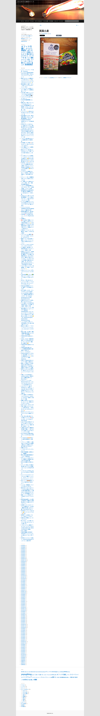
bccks (22, 671)
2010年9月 (23, 657)
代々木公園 (46, 21)
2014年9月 (23, 611)
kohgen (56, 671)
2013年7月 (23, 631)
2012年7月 (23, 647)
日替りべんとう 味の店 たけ (27, 54)
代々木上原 (25, 692)
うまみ (45, 674)
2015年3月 (23, 603)
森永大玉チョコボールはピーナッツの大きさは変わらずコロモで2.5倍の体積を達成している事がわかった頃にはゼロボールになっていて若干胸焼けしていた (27, 490)
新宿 (23, 697)
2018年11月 (23, 560)
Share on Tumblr (59, 35)
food (38, 671)
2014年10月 (23, 610)
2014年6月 (23, 616)
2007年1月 (23, 663)
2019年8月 (23, 547)
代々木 (24, 690)
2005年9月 (23, 664)
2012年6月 (23, 648)
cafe (27, 671)
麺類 (32, 58)
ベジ (28, 58)
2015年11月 (23, 591)
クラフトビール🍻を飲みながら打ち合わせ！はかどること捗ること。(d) (27, 113)
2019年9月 (23, 545)
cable (25, 671)
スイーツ (55, 77)
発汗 (74, 677)
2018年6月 (23, 567)
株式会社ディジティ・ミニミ (26, 38)
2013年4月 (23, 636)
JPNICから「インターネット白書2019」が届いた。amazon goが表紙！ (27, 231)
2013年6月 (23, 633)
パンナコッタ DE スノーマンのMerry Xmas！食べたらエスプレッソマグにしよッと (27, 283)
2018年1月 (23, 574)
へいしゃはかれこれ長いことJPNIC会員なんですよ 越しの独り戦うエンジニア (27, 323)
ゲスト (25, 56)
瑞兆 (71, 677)
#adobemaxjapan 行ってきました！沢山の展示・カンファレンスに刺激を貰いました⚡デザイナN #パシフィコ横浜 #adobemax (27, 356)
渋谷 (23, 700)
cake (29, 671)
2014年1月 (23, 623)
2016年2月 (23, 588)
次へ (77, 25)
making (61, 671)
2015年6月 (23, 598)
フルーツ (38, 677)
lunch (59, 671)
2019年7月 (23, 548)
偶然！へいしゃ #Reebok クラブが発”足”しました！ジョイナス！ (27, 496)
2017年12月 (23, 575)
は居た (55, 674)
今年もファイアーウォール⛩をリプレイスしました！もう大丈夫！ (27, 272)
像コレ (23, 62)
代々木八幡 (25, 693)
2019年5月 (23, 551)
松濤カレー (68, 677)
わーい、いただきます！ (26, 351)
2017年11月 (23, 577)
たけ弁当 (52, 674)
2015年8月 (23, 595)
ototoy (29, 63)
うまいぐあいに (28, 61)
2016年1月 (23, 590)
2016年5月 (23, 584)
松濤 (23, 699)
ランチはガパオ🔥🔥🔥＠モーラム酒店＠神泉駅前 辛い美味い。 (27, 439)
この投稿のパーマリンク (66, 77)
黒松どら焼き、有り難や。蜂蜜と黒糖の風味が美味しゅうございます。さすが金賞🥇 (27, 333)
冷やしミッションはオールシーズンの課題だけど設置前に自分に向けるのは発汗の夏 (27, 459)
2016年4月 (23, 585)
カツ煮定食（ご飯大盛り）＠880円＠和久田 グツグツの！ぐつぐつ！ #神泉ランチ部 (27, 249)
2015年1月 (23, 605)
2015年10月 (23, 593)
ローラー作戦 (49, 677)
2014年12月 (23, 607)
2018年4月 (23, 570)
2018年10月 (23, 561)
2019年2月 (23, 555)
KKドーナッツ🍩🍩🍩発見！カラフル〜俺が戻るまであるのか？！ (27, 482)
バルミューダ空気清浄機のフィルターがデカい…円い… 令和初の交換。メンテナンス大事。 (27, 187)
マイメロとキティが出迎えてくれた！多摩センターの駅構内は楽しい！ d (27, 90)
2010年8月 (23, 658)
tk (50, 33)
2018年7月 (23, 565)
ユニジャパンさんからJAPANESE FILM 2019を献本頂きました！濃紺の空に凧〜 (27, 208)
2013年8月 (23, 630)
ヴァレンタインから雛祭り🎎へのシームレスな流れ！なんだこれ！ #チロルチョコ (27, 236)
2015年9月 (23, 594)
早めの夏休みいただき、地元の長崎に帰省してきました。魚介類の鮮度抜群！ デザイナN (27, 117)
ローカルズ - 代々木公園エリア (26, 35)
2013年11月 (23, 626)
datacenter (33, 671)
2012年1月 (23, 653)
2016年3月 (23, 587)
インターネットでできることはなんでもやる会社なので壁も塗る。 (27, 472)
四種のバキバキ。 (24, 447)
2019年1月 (23, 557)
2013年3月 (23, 637)
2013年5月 (23, 634)
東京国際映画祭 (63, 677)
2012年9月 (23, 644)
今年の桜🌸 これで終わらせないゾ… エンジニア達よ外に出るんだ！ (27, 216)
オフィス (27, 21)
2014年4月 (23, 618)
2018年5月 (23, 568)
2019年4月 (23, 552)
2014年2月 (23, 621)
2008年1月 (23, 661)
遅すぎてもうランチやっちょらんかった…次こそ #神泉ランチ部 (27, 413)
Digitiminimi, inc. (50, 713)
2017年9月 (23, 580)
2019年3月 (23, 554)
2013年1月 (23, 640)
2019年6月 (23, 550)
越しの (32, 679)
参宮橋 (24, 696)
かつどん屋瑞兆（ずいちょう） (27, 50)
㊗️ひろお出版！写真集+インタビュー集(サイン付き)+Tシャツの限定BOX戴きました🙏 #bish (27, 221)
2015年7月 (23, 597)
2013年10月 (23, 627)
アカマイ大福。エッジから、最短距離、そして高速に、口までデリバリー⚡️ (27, 267)
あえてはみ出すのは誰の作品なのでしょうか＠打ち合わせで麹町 (27, 435)
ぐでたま (48, 674)
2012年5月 (23, 650)
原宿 (23, 695)
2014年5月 (23, 617)
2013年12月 (23, 624)
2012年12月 (23, 641)
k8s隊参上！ (23, 218)
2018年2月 (23, 573)
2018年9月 (23, 563)
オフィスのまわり (38, 21)
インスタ (61, 21)
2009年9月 (23, 660)
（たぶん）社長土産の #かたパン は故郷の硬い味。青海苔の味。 (27, 140)
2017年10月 (23, 578)
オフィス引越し (62, 674)
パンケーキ (34, 677)
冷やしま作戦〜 (24, 530)
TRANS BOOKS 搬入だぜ (26, 347)
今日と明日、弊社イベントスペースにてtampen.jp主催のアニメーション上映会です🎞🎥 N (27, 94)
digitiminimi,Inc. (24, 41)
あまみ (33, 674)
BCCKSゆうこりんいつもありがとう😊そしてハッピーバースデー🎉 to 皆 (27, 512)
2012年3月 (23, 651)
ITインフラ (48, 671)
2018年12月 (23, 558)
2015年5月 (23, 600)
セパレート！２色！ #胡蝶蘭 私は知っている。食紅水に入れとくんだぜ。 (27, 178)
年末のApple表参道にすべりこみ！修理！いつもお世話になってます (27, 287)
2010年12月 (23, 656)
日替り (58, 677)
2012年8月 (23, 646)
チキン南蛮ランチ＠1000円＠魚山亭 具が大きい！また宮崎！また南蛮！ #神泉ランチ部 (27, 304)
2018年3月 (23, 571)
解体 (29, 679)
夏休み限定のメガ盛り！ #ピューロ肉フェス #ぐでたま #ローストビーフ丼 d (27, 85)
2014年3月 (23, 620)
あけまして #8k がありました (27, 280)
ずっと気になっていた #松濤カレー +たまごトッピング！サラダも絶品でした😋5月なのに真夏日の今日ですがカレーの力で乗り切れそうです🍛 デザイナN (27, 158)
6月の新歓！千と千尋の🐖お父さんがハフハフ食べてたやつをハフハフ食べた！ (27, 144)
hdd (39, 671)
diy (36, 671)
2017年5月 (23, 583)
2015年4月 (23, 601)
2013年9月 (23, 628)
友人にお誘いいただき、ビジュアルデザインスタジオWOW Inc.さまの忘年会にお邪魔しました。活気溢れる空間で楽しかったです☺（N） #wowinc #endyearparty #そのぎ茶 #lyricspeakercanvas (27, 294)
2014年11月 (23, 608)
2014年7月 (23, 614)
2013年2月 (23, 638)
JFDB (52, 671)
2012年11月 (23, 643)
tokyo (69, 671)
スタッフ (56, 21)
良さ (28, 59)
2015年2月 (23, 604)
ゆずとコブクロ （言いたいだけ (27, 404)
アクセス (32, 21)
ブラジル (42, 677)
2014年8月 (23, 613)
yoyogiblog (52, 77)
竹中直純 (51, 21)
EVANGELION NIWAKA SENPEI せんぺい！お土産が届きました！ (27, 121)
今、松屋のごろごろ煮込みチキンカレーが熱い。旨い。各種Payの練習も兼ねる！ (27, 183)
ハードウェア (27, 677)
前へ (40, 25)
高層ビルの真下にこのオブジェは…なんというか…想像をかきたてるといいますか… (27, 402)
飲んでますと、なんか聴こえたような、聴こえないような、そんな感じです (27, 522)
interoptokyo (43, 671)
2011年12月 (23, 654)
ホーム (22, 21)
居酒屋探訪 (29, 64)
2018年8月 (23, 564)
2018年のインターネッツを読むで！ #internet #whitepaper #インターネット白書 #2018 (27, 539)
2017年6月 (23, 581)
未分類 (22, 705)
